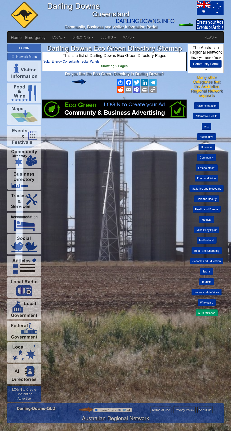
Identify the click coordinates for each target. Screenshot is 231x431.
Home (16, 37)
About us (205, 410)
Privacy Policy (184, 410)
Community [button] (207, 157)
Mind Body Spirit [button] (206, 230)
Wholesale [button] (206, 302)
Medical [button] (206, 219)
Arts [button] (206, 126)
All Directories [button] (206, 313)
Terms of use (161, 410)
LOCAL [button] (57, 37)
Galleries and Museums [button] (206, 188)
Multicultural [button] (206, 240)
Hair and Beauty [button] (207, 199)
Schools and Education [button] (206, 261)
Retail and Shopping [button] (206, 250)
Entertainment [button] (206, 168)
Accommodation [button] (207, 105)
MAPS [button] (127, 37)
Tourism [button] (206, 282)
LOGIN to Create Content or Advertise (24, 394)
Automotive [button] (206, 136)
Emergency (35, 37)
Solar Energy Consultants (61, 61)
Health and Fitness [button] (206, 209)
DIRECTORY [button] (81, 37)
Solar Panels (90, 61)
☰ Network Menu (24, 56)
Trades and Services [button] (206, 292)
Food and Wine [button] (206, 178)
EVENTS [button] (107, 37)
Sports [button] (206, 271)
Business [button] (206, 147)
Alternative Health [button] (206, 116)
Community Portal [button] (206, 63)
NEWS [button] (209, 37)
